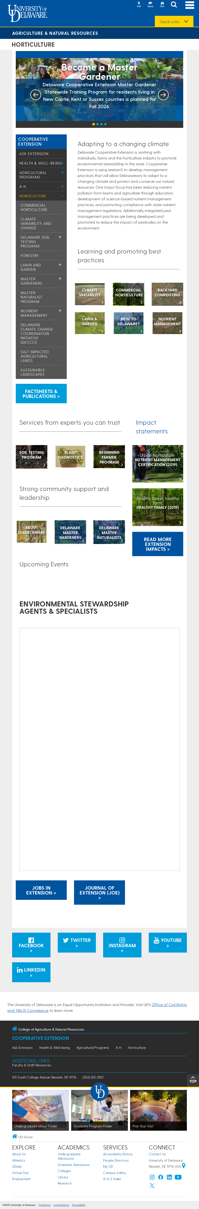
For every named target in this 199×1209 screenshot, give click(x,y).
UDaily (17, 1166)
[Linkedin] (169, 1178)
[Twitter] (152, 1187)
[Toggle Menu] (62, 163)
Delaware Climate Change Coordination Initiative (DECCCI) (37, 333)
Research (65, 1183)
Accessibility (78, 1205)
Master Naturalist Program (31, 297)
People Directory (116, 1160)
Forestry (30, 255)
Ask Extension (34, 153)
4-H (22, 186)
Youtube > (170, 942)
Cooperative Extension (33, 141)
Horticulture (32, 196)
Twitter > (80, 942)
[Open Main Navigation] (189, 5)
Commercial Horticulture (34, 207)
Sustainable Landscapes (33, 372)
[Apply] (150, 5)
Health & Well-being (40, 163)
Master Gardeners (31, 281)
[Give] (162, 5)
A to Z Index (112, 1179)
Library (63, 1177)
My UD (108, 1166)
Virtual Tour (20, 1173)
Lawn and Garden (31, 267)
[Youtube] (178, 1178)
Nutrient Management (34, 313)
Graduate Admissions (74, 1165)
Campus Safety (114, 1173)
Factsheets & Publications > (41, 393)
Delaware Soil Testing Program (35, 241)
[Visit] (138, 5)
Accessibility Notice (118, 1154)
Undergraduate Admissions (69, 1156)
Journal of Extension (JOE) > (100, 892)
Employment (21, 1179)
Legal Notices (61, 1205)
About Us (19, 1154)
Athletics (18, 1160)
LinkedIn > (34, 972)
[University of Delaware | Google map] (183, 1166)
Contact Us (157, 1154)
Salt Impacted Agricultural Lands (35, 356)
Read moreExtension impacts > (158, 544)
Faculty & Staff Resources (31, 1065)
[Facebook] (160, 1178)
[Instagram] (152, 1178)
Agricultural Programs (33, 174)
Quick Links (169, 21)
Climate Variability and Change (36, 223)
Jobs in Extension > (41, 890)
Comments (44, 1205)
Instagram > (122, 947)
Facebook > (31, 947)
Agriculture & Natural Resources (55, 32)
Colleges (64, 1171)
